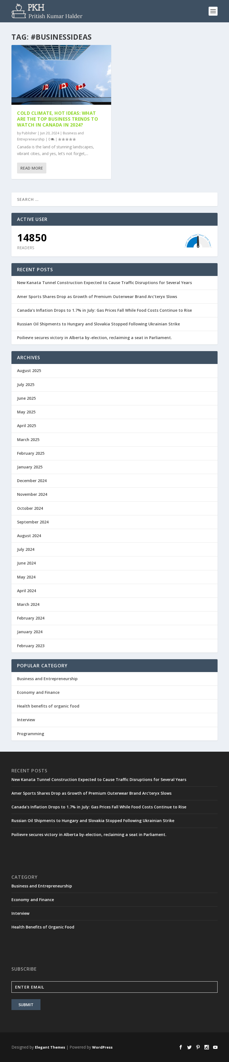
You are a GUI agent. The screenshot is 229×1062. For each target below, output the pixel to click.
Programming (30, 733)
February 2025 (30, 453)
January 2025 (29, 467)
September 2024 (33, 522)
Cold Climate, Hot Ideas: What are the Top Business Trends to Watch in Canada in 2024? (57, 119)
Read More (31, 168)
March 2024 (28, 604)
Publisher (29, 133)
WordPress (102, 1047)
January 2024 (29, 631)
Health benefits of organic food (48, 706)
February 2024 (30, 618)
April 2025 (26, 425)
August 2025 (29, 370)
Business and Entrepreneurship (47, 678)
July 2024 (25, 549)
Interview (26, 719)
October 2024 (30, 508)
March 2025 (28, 439)
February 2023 (30, 645)
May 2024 (26, 577)
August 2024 (29, 535)
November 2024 (32, 494)
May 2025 (26, 412)
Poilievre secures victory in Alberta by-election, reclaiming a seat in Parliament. (94, 337)
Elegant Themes (50, 1047)
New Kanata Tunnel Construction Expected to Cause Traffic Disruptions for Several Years (104, 282)
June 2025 (26, 398)
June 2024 (26, 563)
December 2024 (32, 480)
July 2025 (25, 384)
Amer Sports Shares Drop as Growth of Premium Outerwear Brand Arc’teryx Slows (97, 296)
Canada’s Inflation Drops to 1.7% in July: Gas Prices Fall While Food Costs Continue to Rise (104, 310)
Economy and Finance (38, 692)
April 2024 (26, 590)
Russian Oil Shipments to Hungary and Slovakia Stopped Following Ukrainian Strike (98, 324)
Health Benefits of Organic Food (42, 927)
